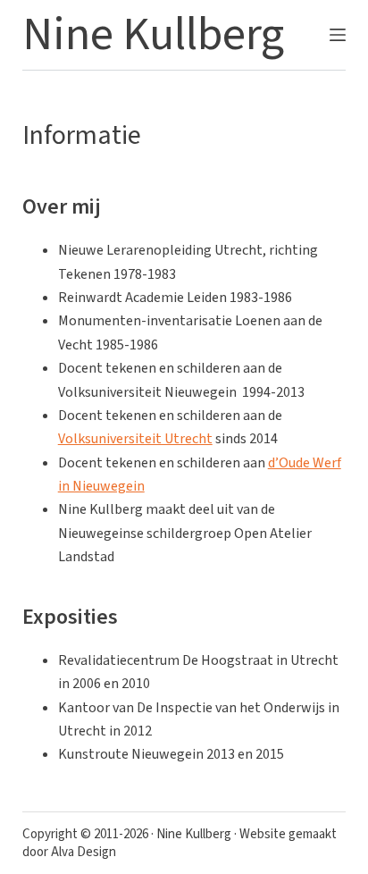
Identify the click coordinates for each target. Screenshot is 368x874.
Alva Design (83, 852)
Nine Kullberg (153, 35)
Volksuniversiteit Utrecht (135, 439)
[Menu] (338, 35)
